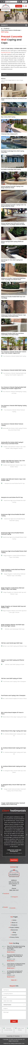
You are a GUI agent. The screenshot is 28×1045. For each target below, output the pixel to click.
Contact (18, 6)
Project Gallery (14, 927)
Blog (14, 932)
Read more (10, 952)
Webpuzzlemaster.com (17, 1043)
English (8, 1)
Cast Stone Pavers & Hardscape (10, 30)
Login (24, 1)
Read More (14, 860)
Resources (14, 930)
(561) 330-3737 (14, 890)
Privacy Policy (14, 937)
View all (13, 980)
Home (1, 28)
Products (6, 28)
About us (14, 922)
